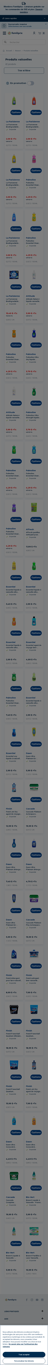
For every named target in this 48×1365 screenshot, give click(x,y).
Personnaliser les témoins (24, 1361)
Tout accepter (24, 1354)
